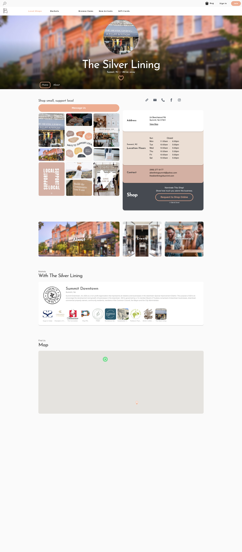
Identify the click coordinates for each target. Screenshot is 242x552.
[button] (4, 3)
